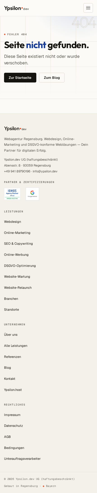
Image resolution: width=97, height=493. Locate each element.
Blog (7, 368)
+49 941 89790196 (17, 171)
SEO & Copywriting (18, 244)
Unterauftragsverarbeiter (22, 459)
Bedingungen (14, 448)
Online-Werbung (16, 255)
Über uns (10, 335)
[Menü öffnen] (88, 8)
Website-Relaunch (18, 288)
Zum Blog (52, 77)
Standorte (11, 310)
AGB (7, 437)
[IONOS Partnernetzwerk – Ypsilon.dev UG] (12, 194)
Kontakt (9, 379)
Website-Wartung (17, 277)
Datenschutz (13, 426)
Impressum (12, 415)
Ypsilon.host (13, 390)
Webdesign (12, 222)
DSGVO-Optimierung (20, 266)
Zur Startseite (20, 77)
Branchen (11, 299)
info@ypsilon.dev (45, 171)
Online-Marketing (17, 233)
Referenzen (12, 357)
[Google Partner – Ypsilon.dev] (32, 194)
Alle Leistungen (15, 346)
